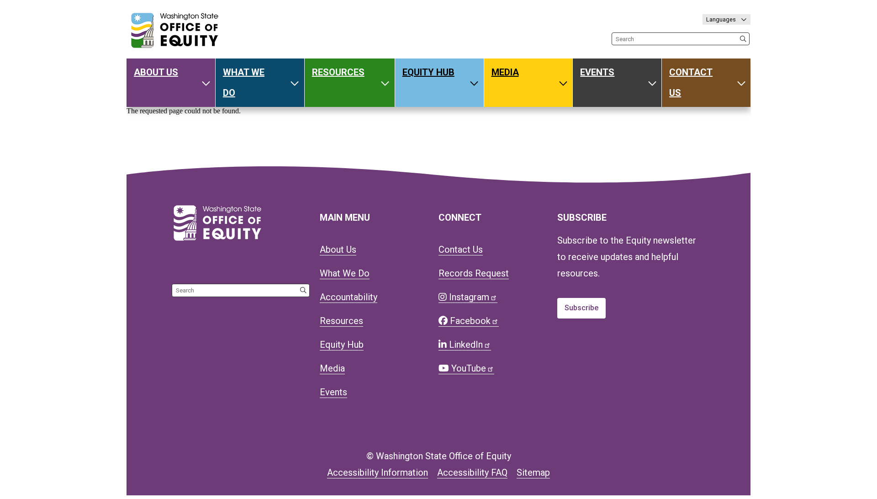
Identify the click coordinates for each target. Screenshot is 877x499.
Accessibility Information (377, 472)
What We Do (243, 82)
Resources (338, 72)
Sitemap (533, 472)
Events (597, 72)
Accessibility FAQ (472, 472)
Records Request (473, 273)
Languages (721, 19)
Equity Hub (428, 72)
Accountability (348, 297)
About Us (156, 72)
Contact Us (691, 82)
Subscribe (581, 307)
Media (505, 72)
